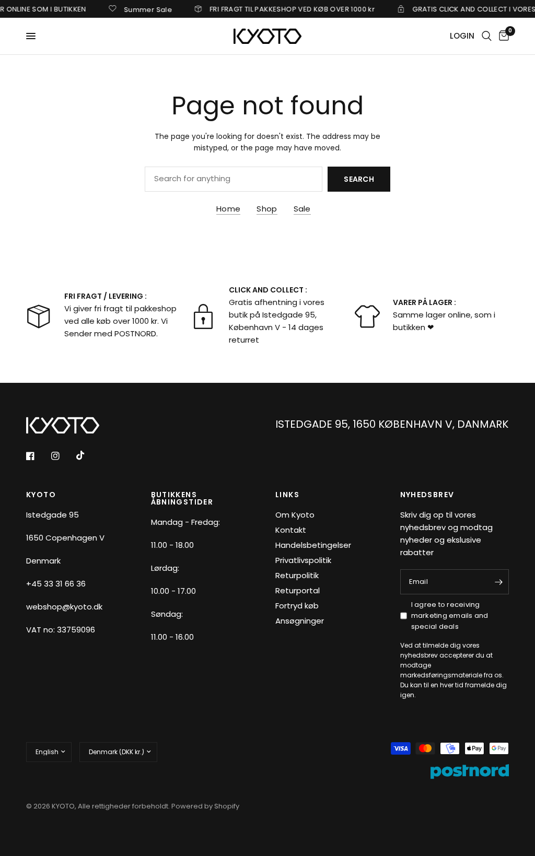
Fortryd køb (297, 605)
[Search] (486, 36)
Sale (302, 208)
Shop (267, 208)
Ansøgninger (299, 620)
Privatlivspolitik (303, 560)
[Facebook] (37, 455)
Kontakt (290, 529)
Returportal (297, 590)
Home (228, 208)
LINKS (287, 494)
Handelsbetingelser (313, 545)
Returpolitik (297, 575)
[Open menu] (30, 36)
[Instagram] (62, 455)
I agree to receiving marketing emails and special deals (450, 615)
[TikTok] (87, 455)
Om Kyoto (295, 514)
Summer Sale (139, 9)
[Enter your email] (498, 581)
